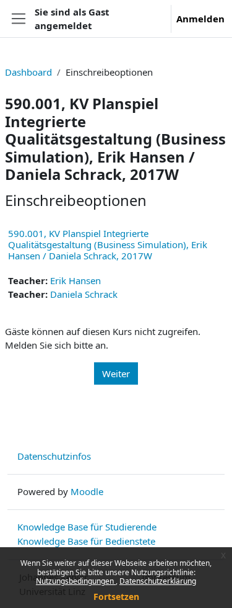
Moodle (87, 491)
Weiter (116, 373)
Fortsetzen (116, 596)
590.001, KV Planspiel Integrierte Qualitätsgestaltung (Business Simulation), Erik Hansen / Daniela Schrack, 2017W (107, 244)
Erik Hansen (75, 280)
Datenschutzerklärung (157, 581)
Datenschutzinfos (54, 456)
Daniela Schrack (84, 294)
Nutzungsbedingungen (76, 581)
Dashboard (28, 72)
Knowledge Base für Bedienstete (86, 541)
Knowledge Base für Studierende (87, 527)
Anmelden (200, 18)
